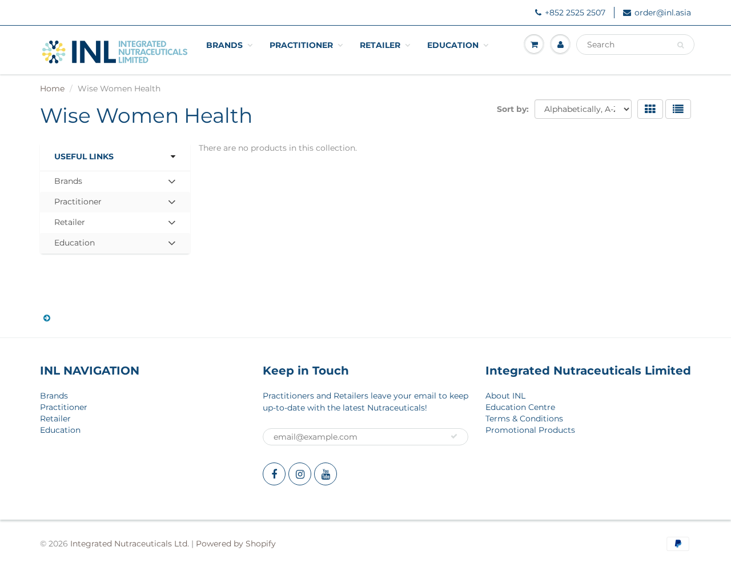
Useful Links (84, 156)
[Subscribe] (454, 436)
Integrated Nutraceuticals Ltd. (129, 543)
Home (52, 88)
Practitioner (301, 45)
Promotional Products (530, 430)
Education (453, 45)
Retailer (380, 45)
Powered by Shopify (236, 543)
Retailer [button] (72, 224)
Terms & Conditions (524, 418)
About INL (505, 396)
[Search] (680, 45)
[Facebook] (274, 474)
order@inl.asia (662, 12)
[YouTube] (325, 474)
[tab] (115, 181)
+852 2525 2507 (575, 12)
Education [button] (74, 245)
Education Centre (520, 407)
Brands (224, 45)
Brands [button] (72, 183)
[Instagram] (299, 474)
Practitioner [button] (78, 204)
